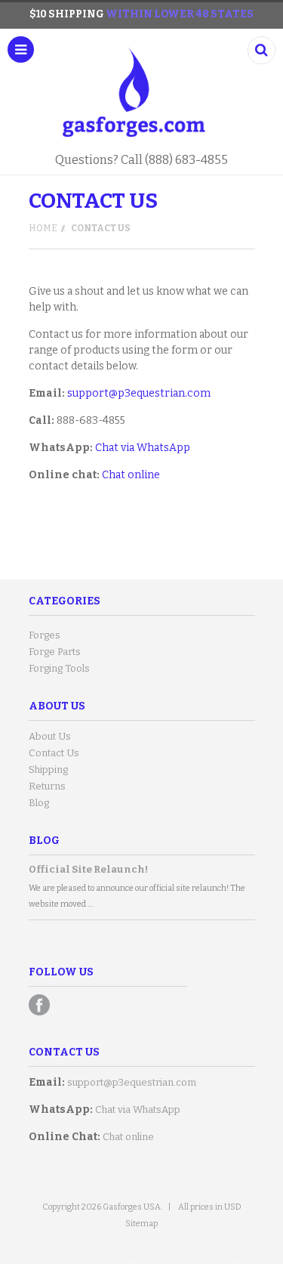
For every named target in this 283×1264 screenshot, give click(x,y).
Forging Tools (59, 668)
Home (43, 228)
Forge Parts (55, 651)
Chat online (131, 474)
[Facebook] (39, 1004)
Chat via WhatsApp (142, 447)
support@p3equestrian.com (139, 393)
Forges (44, 635)
